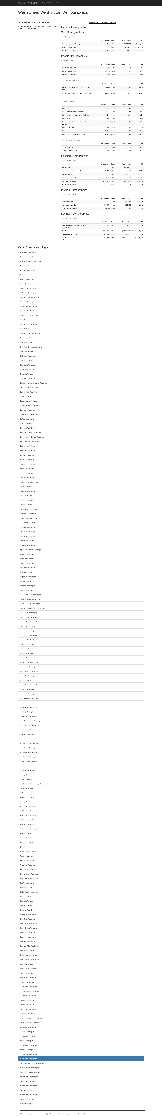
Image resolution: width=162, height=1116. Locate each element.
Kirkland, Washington (27, 581)
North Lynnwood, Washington (30, 752)
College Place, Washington (29, 392)
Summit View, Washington (29, 968)
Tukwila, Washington (27, 1004)
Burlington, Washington (28, 356)
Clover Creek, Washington (29, 387)
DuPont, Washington (27, 419)
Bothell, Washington (27, 320)
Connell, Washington (27, 396)
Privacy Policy (63, 1114)
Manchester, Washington (28, 658)
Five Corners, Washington (29, 509)
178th (113, 112)
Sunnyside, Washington (28, 977)
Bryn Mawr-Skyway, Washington (31, 347)
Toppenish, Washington (28, 995)
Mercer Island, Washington (29, 685)
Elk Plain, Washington (27, 455)
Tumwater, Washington (28, 1009)
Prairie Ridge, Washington (29, 829)
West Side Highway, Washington (31, 1072)
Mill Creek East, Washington (29, 698)
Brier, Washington (26, 342)
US (19, 3)
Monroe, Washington (27, 712)
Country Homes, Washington (30, 405)
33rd (113, 44)
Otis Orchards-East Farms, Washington (33, 784)
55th (113, 171)
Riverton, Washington (27, 869)
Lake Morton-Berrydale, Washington (32, 608)
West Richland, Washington (29, 1068)
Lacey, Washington (26, 590)
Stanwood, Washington (28, 950)
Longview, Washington (27, 640)
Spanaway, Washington (28, 937)
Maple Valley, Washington (29, 662)
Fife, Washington (26, 495)
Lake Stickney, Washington (29, 622)
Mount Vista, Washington (28, 730)
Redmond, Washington (28, 851)
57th (113, 68)
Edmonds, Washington (28, 450)
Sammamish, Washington (29, 878)
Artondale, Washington (28, 275)
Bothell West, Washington (29, 329)
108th (113, 184)
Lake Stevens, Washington (29, 617)
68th (113, 147)
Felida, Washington (26, 486)
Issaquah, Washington (27, 554)
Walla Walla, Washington (28, 1036)
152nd (112, 122)
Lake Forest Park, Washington (30, 595)
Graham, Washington (27, 527)
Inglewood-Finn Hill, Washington (31, 550)
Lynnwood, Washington (28, 649)
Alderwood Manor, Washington (30, 261)
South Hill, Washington (28, 932)
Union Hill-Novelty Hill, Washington (32, 1018)
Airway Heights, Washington (29, 257)
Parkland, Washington (27, 793)
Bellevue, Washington (27, 302)
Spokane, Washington (27, 941)
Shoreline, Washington (28, 910)
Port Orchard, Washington (29, 815)
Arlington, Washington (27, 270)
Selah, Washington (26, 896)
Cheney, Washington (27, 374)
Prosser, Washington (27, 833)
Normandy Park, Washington (30, 743)
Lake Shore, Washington (28, 613)
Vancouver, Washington (28, 1027)
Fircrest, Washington (27, 504)
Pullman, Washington (27, 838)
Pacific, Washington (27, 788)
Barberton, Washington (28, 293)
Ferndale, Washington (27, 491)
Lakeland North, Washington (30, 599)
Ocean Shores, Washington (29, 761)
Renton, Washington (27, 856)
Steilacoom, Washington (28, 955)
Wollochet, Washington (28, 1081)
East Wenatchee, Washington (30, 441)
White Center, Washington (29, 1077)
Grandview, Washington (28, 532)
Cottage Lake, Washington (29, 401)
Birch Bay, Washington (27, 311)
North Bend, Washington (28, 748)
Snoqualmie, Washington (28, 928)
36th (113, 167)
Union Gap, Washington (28, 1013)
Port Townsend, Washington (29, 820)
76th (113, 151)
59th (113, 115)
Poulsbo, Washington (27, 824)
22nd (113, 51)
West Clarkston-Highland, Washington (33, 1063)
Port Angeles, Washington (29, 811)
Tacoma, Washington (27, 982)
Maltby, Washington (27, 653)
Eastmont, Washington (28, 428)
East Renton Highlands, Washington (32, 437)
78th (113, 208)
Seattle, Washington (27, 887)
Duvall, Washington (26, 423)
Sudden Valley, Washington (29, 959)
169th (113, 87)
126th (113, 178)
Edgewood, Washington (28, 446)
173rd (113, 118)
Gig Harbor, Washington (28, 523)
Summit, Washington (27, 964)
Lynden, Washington (27, 644)
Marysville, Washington (28, 676)
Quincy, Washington (27, 847)
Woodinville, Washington (28, 1086)
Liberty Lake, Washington (29, 635)
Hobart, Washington (27, 541)
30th (113, 225)
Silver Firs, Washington (28, 919)
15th (113, 131)
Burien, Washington (27, 351)
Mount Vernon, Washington (29, 725)
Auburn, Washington (27, 279)
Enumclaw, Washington (28, 464)
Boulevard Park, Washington (30, 333)
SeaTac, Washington (27, 883)
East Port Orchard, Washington (31, 432)
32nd (113, 74)
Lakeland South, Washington (30, 604)
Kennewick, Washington (28, 568)
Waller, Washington (26, 1041)
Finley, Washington (26, 500)
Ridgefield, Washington (28, 865)
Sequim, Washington (27, 901)
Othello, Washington (27, 779)
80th (113, 47)
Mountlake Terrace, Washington (31, 721)
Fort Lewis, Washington (28, 513)
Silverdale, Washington (28, 914)
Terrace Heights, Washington (30, 991)
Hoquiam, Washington (27, 545)
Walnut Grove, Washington (29, 1045)
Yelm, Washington (26, 1104)
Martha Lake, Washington (29, 671)
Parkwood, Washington (28, 797)
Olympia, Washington (27, 766)
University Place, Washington (30, 1022)
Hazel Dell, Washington (28, 536)
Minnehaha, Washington (28, 707)
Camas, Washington (27, 360)
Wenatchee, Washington (28, 1059)
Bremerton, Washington (28, 338)
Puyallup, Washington (27, 842)
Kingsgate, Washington (28, 577)
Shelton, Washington (27, 905)
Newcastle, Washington (28, 739)
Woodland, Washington (28, 1090)
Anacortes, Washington (28, 266)
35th (113, 234)
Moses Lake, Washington (28, 716)
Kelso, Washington (26, 559)
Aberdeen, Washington (28, 252)
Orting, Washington (26, 775)
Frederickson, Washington (29, 518)
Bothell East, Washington (28, 324)
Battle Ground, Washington (29, 297)
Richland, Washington (27, 860)
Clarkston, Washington (28, 378)
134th (113, 201)
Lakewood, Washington (28, 631)
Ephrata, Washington (27, 468)
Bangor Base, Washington (29, 288)
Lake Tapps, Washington (28, 626)
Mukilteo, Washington (27, 734)
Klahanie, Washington (27, 586)
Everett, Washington (27, 473)
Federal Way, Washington (29, 482)
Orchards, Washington (27, 770)
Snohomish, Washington (28, 923)
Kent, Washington (26, 572)
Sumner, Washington (27, 973)
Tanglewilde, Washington (28, 986)
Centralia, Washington (27, 365)
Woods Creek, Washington (29, 1095)
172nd (112, 127)
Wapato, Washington (27, 1050)
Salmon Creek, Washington (29, 874)
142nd (112, 134)
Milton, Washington (26, 703)
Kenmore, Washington (27, 563)
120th (113, 108)
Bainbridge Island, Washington (30, 284)
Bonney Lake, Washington (29, 315)
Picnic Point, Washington (28, 806)
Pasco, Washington (26, 802)
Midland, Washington (27, 689)
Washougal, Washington (28, 1054)
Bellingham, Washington (28, 306)
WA (24, 3)
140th (113, 181)
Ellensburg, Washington (28, 459)
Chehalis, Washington (27, 369)
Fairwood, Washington (27, 477)
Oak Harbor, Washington (28, 757)
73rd (113, 71)
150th (113, 205)
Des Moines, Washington (28, 414)
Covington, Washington (28, 410)
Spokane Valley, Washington (30, 946)
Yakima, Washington (27, 1099)
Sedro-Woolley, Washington (29, 892)
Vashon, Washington (27, 1032)
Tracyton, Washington (27, 1000)
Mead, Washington (26, 680)
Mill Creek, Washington (28, 694)
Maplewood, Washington (28, 667)
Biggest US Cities (48, 3)
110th (113, 93)
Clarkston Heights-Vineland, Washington (34, 383)
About (59, 3)
